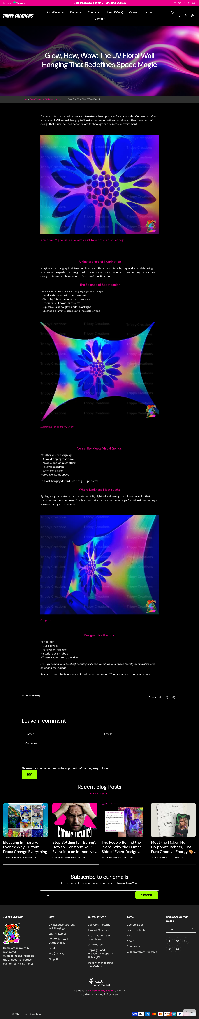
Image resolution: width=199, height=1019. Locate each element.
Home (24, 99)
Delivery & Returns (99, 924)
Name (30, 734)
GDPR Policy (95, 944)
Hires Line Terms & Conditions (99, 937)
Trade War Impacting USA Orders (100, 964)
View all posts (98, 793)
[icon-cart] (192, 16)
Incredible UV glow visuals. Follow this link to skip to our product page (82, 240)
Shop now (46, 620)
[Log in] (185, 15)
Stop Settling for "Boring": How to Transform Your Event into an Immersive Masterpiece (74, 847)
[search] (178, 16)
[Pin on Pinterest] (173, 697)
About (130, 941)
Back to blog (33, 695)
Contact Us (134, 946)
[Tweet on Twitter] (167, 697)
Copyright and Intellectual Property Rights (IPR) (100, 953)
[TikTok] (189, 3)
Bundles (53, 948)
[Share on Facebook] (160, 697)
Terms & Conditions (99, 930)
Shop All (53, 959)
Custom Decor (136, 924)
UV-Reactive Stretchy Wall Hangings (62, 926)
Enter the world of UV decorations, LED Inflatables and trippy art (47, 99)
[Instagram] (184, 3)
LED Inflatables (57, 933)
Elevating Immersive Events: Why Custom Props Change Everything (25, 847)
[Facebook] (175, 3)
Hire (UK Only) (57, 953)
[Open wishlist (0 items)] (172, 12)
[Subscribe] (192, 929)
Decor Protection (137, 930)
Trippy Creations (32, 1014)
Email (108, 734)
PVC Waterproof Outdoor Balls (58, 940)
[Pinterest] (179, 3)
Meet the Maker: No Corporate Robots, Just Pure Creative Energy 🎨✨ (172, 847)
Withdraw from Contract (142, 952)
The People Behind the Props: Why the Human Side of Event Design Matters (122, 847)
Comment (32, 743)
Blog (129, 935)
